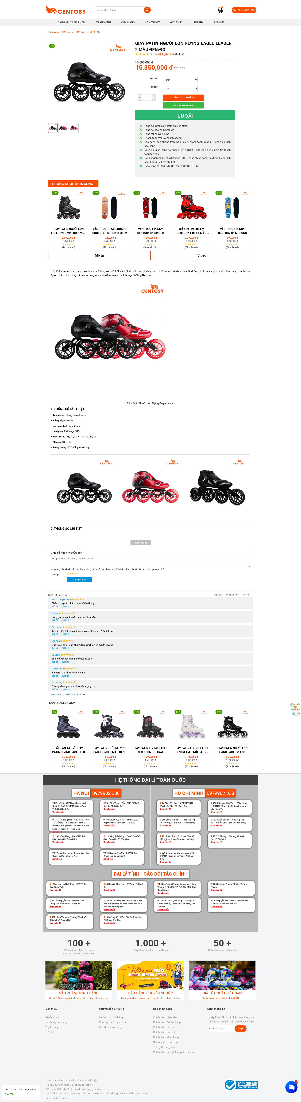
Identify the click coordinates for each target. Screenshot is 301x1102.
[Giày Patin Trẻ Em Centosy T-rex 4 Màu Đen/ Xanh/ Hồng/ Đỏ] (191, 207)
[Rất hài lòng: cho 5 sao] (78, 573)
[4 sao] (70, 244)
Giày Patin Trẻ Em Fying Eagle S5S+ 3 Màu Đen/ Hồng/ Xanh (109, 750)
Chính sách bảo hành (165, 1027)
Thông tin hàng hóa (164, 1047)
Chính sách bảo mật (164, 1032)
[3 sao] (68, 244)
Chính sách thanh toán (166, 1042)
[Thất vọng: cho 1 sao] (68, 573)
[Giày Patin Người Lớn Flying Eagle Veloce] (232, 726)
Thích (66, 606)
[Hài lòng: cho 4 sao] (76, 573)
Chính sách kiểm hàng (166, 1037)
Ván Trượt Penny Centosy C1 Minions (232, 231)
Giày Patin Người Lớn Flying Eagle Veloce (232, 750)
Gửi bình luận (79, 579)
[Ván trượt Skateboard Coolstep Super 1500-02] (109, 207)
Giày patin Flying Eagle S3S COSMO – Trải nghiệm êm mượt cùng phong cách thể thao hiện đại (150, 750)
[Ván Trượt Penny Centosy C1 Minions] (232, 207)
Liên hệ (49, 1032)
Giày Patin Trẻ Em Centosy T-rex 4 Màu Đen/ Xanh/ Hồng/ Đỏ (191, 231)
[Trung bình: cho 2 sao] (71, 573)
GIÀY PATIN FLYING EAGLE (89, 32)
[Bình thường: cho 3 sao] (73, 573)
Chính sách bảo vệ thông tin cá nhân (174, 1052)
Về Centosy (52, 1017)
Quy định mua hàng (110, 1027)
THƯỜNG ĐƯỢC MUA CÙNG (71, 184)
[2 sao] (66, 244)
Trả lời (55, 606)
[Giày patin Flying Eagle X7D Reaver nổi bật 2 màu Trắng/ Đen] (191, 726)
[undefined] (52, 128)
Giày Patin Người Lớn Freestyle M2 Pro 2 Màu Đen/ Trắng (68, 231)
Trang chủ (54, 32)
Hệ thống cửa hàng (56, 1022)
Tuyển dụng (52, 1027)
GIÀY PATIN (67, 32)
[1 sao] (63, 244)
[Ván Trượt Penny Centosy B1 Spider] (150, 207)
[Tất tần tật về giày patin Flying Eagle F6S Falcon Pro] (68, 726)
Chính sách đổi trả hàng (167, 1022)
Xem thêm (141, 542)
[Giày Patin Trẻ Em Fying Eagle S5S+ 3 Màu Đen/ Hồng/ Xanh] (109, 726)
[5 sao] (72, 244)
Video (201, 255)
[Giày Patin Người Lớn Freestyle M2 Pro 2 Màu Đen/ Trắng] (68, 207)
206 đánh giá (160, 54)
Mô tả (99, 255)
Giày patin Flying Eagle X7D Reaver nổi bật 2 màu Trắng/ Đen (192, 750)
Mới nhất (246, 594)
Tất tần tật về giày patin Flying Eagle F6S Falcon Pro (68, 750)
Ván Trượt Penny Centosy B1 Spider (150, 231)
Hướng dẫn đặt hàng (111, 1017)
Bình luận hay (231, 594)
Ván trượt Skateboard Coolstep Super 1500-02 (109, 231)
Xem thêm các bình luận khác (67, 694)
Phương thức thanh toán (113, 1022)
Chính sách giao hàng (165, 1017)
